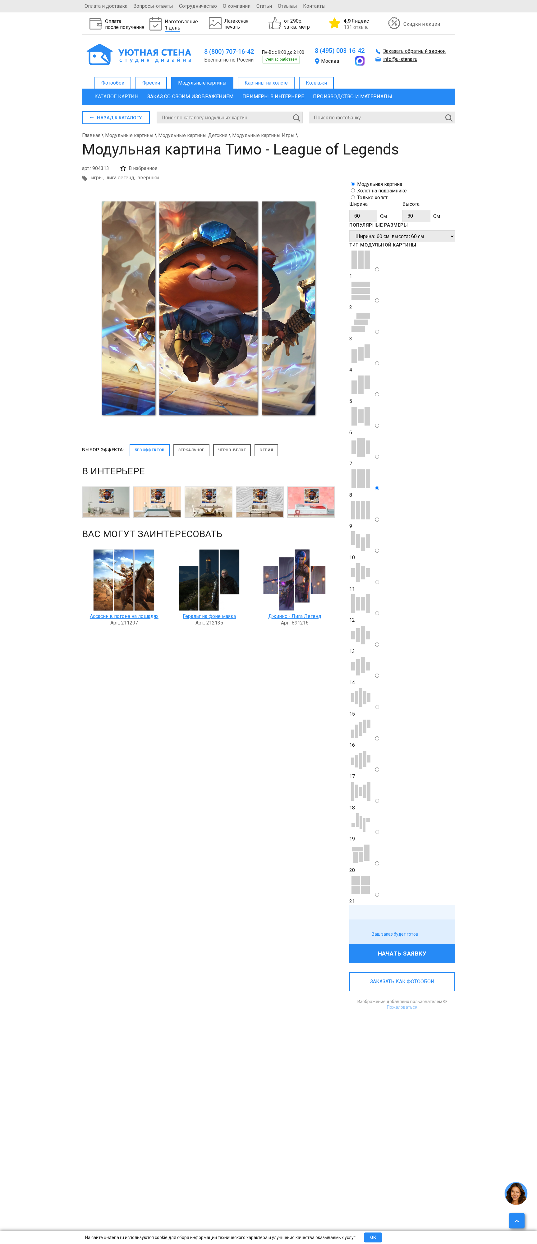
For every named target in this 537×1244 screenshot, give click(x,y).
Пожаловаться (402, 1007)
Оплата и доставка (106, 6)
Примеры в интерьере (273, 96)
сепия (266, 450)
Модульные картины (202, 83)
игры (97, 178)
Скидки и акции (421, 24)
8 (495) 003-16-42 (340, 50)
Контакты (314, 6)
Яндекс (356, 24)
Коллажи (316, 83)
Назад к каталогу (119, 118)
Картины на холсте (266, 83)
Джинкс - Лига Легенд (294, 616)
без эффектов (150, 450)
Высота (411, 204)
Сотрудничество (198, 6)
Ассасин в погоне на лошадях (124, 616)
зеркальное (191, 450)
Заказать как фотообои (402, 981)
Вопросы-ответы (153, 6)
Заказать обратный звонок (414, 51)
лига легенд (120, 178)
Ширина (358, 204)
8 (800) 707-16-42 (229, 51)
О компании (236, 6)
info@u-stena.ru (400, 59)
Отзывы (287, 6)
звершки (148, 178)
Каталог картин (116, 96)
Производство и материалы (352, 96)
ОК (373, 1237)
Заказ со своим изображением (190, 96)
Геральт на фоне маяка (209, 616)
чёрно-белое (232, 450)
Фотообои (112, 83)
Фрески (151, 83)
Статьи (264, 6)
